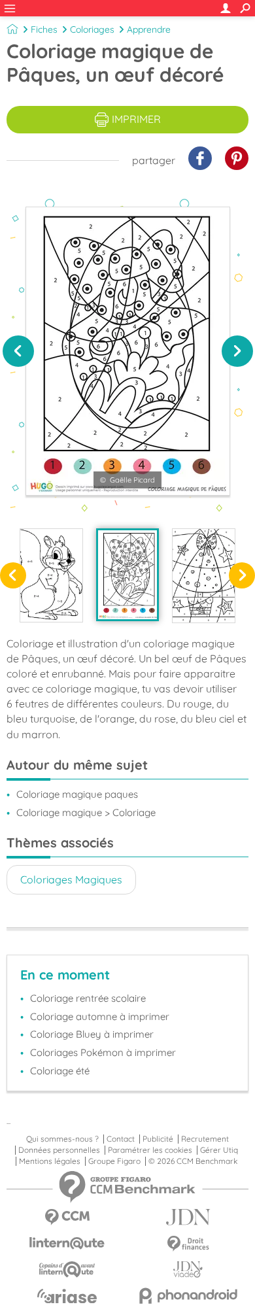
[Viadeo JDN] (188, 1269)
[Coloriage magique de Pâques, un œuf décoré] (128, 574)
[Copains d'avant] (67, 1269)
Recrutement (205, 1139)
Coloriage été (60, 1070)
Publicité (158, 1139)
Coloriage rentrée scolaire (88, 998)
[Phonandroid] (188, 1295)
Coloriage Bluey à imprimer (92, 1034)
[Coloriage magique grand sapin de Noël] (203, 575)
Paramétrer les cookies (150, 1150)
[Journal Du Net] (188, 1217)
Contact (121, 1139)
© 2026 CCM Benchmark (192, 1161)
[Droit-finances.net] (188, 1244)
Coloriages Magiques (71, 879)
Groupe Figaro (114, 1161)
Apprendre (149, 29)
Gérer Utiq (219, 1150)
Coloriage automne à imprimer (99, 1016)
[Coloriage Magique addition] (51, 575)
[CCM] (67, 1217)
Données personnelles (59, 1150)
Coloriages (92, 29)
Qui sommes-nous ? (62, 1139)
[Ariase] (67, 1296)
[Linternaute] (67, 1243)
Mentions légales (49, 1161)
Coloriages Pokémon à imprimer (103, 1052)
